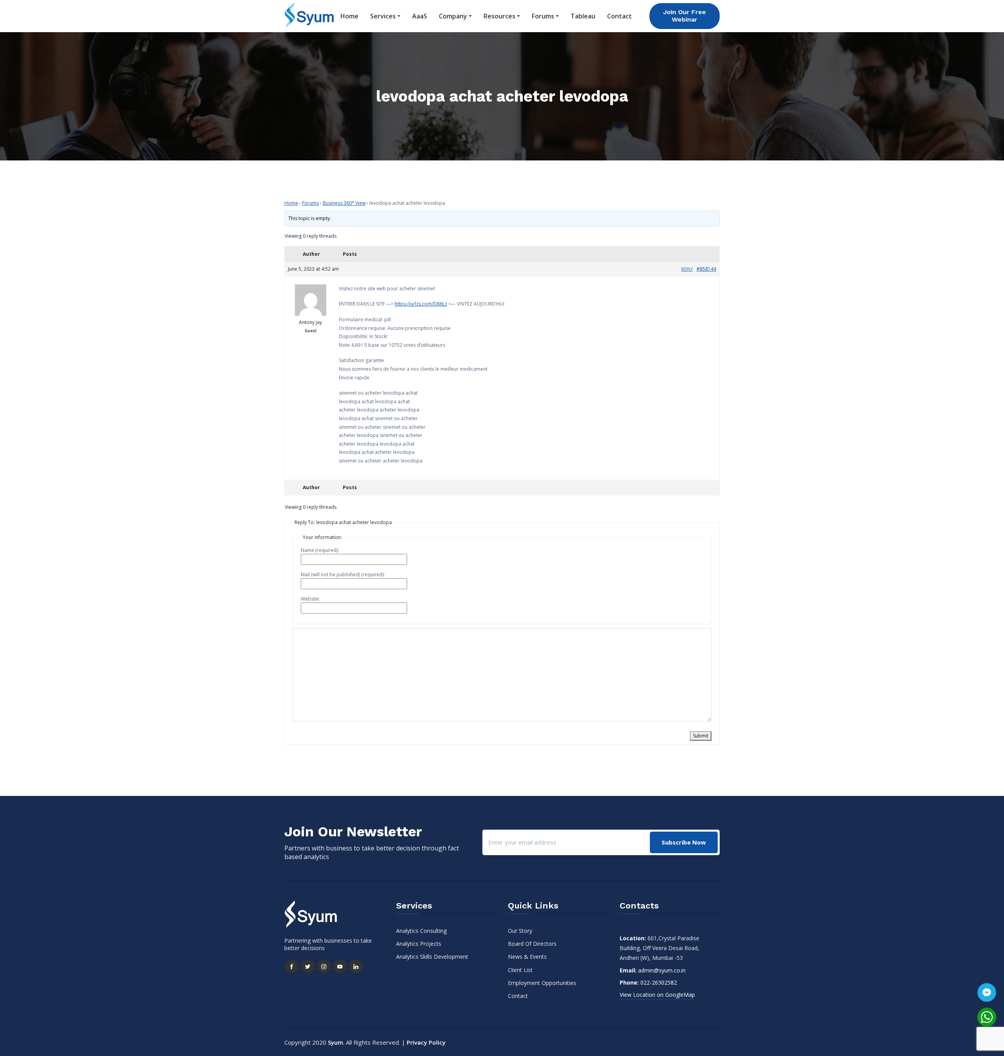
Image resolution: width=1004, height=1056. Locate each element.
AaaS (419, 16)
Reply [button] (687, 269)
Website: (310, 598)
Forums (543, 16)
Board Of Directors (532, 943)
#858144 (706, 269)
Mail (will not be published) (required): (343, 574)
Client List (520, 970)
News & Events (527, 956)
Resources (499, 16)
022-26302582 (658, 982)
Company (453, 16)
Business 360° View (344, 203)
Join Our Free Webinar (684, 15)
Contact (619, 16)
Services (383, 16)
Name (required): (320, 550)
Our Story (520, 930)
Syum (335, 1042)
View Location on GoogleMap (657, 994)
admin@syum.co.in (662, 970)
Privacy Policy (426, 1042)
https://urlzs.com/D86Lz (421, 303)
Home (349, 16)
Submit (700, 735)
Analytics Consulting (421, 930)
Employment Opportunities (542, 983)
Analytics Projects (418, 943)
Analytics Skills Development (432, 956)
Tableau (583, 16)
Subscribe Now (684, 842)
